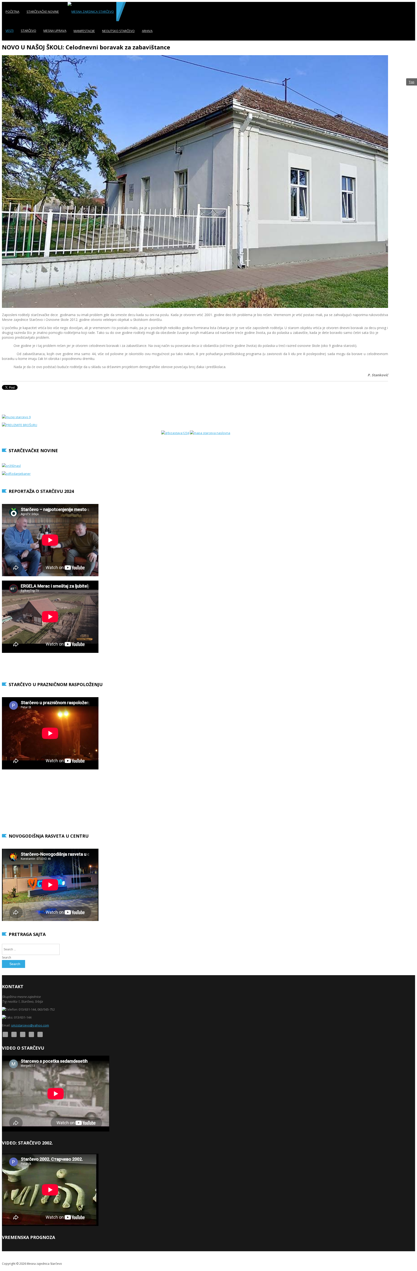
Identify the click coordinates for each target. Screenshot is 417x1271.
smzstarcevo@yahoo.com (30, 1025)
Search (6, 957)
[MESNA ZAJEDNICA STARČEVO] (91, 11)
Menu (411, 49)
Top (411, 82)
